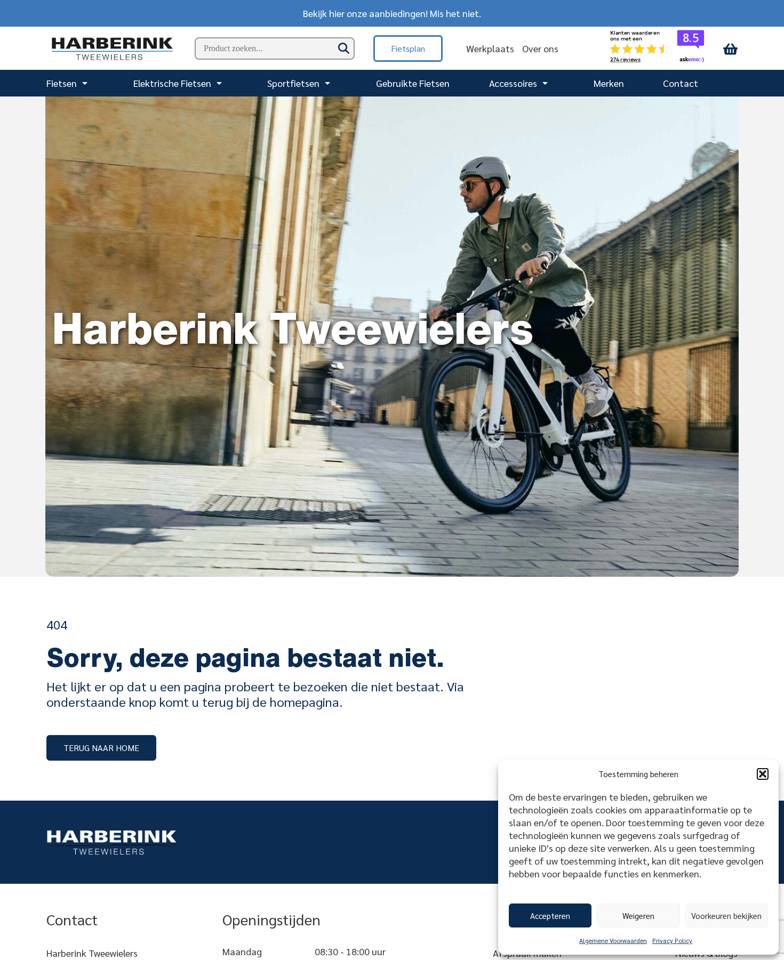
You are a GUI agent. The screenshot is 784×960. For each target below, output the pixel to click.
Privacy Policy (672, 940)
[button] (762, 774)
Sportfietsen (293, 83)
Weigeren (638, 915)
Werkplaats (490, 48)
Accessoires (513, 83)
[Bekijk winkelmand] (730, 48)
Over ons (540, 48)
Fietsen (61, 83)
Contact (680, 83)
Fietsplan (408, 48)
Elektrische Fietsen (172, 83)
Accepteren (550, 915)
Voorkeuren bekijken (726, 915)
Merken (609, 83)
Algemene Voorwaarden (613, 940)
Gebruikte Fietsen (413, 83)
